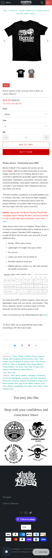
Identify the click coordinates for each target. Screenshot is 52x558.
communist (40, 375)
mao (43, 383)
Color (5, 109)
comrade (25, 378)
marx (5, 386)
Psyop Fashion (8, 367)
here (5, 221)
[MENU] (1, 2)
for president (32, 381)
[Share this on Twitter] (15, 345)
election (23, 381)
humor (25, 383)
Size (4, 120)
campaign (31, 375)
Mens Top (11, 373)
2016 (12, 375)
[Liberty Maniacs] (26, 2)
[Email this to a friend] (36, 345)
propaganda (18, 386)
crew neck (33, 378)
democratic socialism (11, 381)
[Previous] (5, 41)
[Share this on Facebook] (22, 345)
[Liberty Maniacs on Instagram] (26, 513)
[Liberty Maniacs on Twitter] (31, 513)
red (25, 386)
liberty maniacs (34, 383)
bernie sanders (21, 375)
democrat (42, 378)
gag (20, 383)
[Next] (47, 41)
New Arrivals (40, 362)
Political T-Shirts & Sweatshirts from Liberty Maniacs (23, 364)
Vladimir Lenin (8, 389)
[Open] (6, 551)
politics (10, 386)
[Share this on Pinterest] (29, 345)
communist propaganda (12, 378)
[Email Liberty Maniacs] (21, 513)
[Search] (42, 2)
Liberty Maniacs (15, 549)
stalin (45, 386)
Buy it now (26, 152)
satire (30, 386)
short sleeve (37, 386)
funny (40, 381)
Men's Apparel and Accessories (21, 359)
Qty (4, 132)
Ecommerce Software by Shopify (23, 552)
